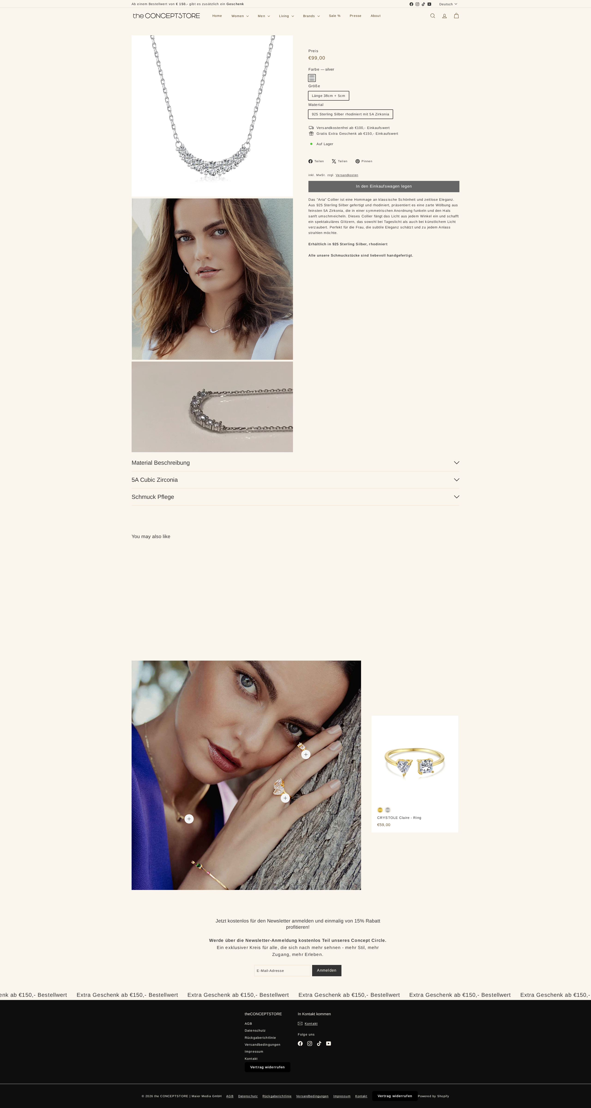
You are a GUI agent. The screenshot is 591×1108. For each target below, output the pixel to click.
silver (311, 78)
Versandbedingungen (262, 1044)
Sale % (335, 16)
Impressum (254, 1051)
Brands (309, 16)
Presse (356, 16)
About (376, 16)
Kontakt (251, 1058)
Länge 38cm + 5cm (328, 96)
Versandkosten (347, 175)
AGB (248, 1023)
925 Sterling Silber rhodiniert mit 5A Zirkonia (350, 114)
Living (284, 16)
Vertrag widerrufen (267, 1067)
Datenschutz (255, 1030)
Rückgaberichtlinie (260, 1037)
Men (262, 16)
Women (238, 16)
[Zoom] (212, 116)
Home (217, 16)
